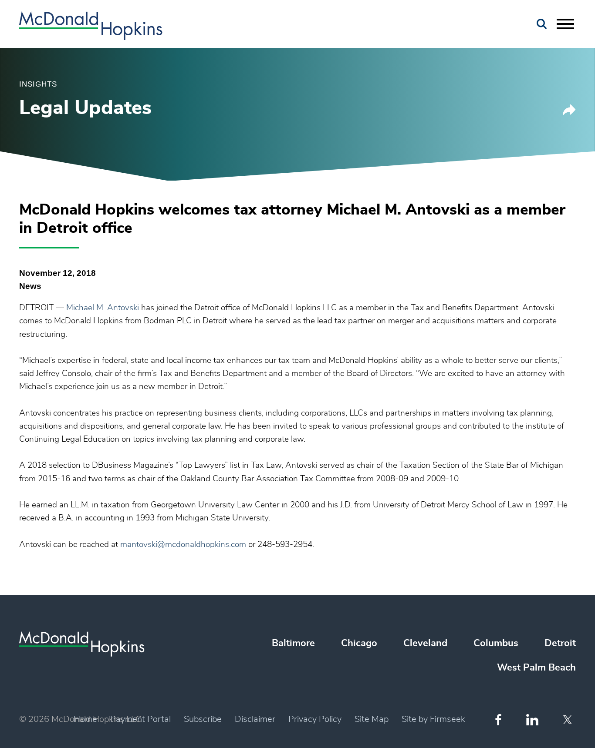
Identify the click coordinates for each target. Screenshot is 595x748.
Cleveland (425, 643)
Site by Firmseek (433, 719)
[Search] (542, 24)
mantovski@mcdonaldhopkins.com (183, 544)
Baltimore (293, 643)
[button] (569, 113)
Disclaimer (255, 719)
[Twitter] (568, 720)
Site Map (372, 719)
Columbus (495, 643)
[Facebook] (498, 719)
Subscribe (203, 719)
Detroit (560, 643)
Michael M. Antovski (102, 308)
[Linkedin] (532, 720)
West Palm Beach (536, 667)
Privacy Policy (314, 719)
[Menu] (565, 24)
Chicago (359, 643)
